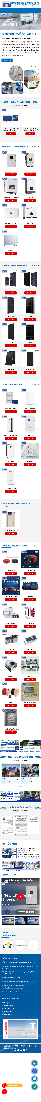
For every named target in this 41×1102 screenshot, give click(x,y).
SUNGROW (11, 250)
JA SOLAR (11, 290)
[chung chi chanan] (8, 817)
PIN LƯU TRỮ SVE (11, 488)
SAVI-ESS (11, 462)
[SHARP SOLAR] (30, 358)
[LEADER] (10, 691)
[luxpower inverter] (33, 941)
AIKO (30, 316)
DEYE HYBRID (30, 171)
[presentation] (4, 21)
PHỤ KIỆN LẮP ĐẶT (30, 702)
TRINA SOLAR (11, 369)
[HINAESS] (30, 424)
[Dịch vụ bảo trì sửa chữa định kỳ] (11, 770)
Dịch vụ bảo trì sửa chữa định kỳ (11, 779)
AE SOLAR (11, 316)
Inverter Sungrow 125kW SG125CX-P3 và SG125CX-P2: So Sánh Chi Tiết (28, 849)
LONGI (11, 343)
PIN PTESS (30, 462)
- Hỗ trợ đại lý (5, 1003)
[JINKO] (30, 331)
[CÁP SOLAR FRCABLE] (30, 559)
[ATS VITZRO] (30, 612)
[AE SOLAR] (10, 305)
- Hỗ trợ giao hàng (7, 1014)
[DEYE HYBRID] (30, 160)
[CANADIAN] (30, 279)
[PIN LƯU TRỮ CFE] (30, 397)
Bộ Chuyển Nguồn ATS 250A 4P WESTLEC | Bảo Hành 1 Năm (11, 130)
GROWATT (30, 224)
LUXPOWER (30, 197)
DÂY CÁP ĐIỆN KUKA (11, 597)
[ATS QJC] (10, 665)
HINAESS (30, 435)
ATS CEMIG (11, 649)
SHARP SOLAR (30, 369)
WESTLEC (30, 649)
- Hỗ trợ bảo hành (6, 1011)
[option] (20, 825)
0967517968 (13, 1085)
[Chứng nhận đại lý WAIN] (33, 825)
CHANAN (30, 676)
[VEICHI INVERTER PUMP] (10, 519)
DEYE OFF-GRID (10, 171)
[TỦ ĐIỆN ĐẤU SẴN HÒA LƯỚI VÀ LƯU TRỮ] (10, 718)
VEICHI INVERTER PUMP (11, 531)
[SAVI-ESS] (10, 450)
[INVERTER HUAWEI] (10, 212)
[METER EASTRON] (10, 612)
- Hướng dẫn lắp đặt (7, 1008)
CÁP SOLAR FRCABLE (30, 570)
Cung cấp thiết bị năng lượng (30, 779)
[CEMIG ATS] (8, 945)
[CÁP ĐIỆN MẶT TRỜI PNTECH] (10, 559)
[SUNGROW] (10, 239)
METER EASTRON (11, 623)
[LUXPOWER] (30, 186)
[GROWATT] (30, 212)
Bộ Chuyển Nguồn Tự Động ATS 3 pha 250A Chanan (30, 130)
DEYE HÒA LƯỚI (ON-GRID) (11, 197)
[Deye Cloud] (20, 21)
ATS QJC (10, 676)
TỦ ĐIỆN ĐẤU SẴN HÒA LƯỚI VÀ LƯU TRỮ (11, 729)
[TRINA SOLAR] (10, 358)
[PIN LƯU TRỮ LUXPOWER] (10, 424)
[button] (17, 28)
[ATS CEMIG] (10, 638)
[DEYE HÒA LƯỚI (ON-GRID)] (10, 186)
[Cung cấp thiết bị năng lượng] (30, 770)
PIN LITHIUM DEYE (10, 409)
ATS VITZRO (30, 623)
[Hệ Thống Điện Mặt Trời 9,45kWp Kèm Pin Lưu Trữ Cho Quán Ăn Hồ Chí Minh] (20, 796)
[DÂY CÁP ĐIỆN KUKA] (10, 585)
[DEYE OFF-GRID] (10, 160)
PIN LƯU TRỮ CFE (30, 409)
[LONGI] (10, 331)
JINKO (30, 343)
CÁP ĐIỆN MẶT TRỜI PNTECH (11, 570)
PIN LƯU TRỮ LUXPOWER (10, 435)
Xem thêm (11, 174)
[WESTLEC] (30, 638)
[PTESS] (20, 945)
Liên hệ (10, 133)
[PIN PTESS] (30, 450)
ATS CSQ (30, 597)
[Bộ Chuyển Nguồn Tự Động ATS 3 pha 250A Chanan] (30, 118)
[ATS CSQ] (30, 585)
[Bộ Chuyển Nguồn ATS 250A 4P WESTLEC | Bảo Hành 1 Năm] (10, 118)
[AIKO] (30, 305)
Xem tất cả (34, 146)
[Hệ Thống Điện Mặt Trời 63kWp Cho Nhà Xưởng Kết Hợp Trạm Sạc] (20, 745)
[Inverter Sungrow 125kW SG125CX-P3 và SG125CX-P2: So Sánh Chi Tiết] (9, 853)
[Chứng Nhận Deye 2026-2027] (20, 825)
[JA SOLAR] (10, 279)
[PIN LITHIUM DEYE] (10, 397)
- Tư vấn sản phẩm (7, 1005)
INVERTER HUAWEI (10, 224)
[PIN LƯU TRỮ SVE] (10, 477)
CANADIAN (30, 290)
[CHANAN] (30, 665)
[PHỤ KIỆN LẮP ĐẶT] (30, 691)
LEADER (11, 702)
